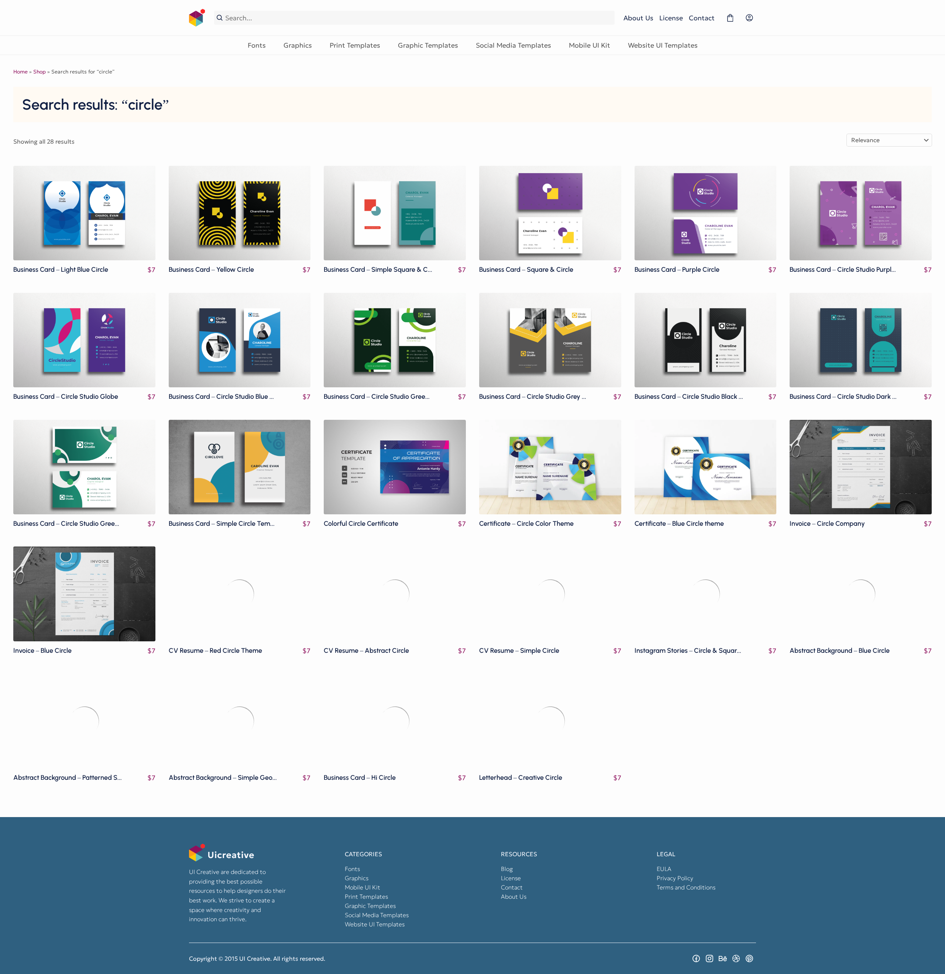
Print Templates (355, 45)
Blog (507, 868)
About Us (638, 18)
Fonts (257, 45)
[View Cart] (730, 17)
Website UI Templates (663, 45)
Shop (39, 71)
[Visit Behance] (722, 958)
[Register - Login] (749, 17)
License (671, 18)
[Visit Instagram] (709, 958)
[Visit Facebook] (696, 958)
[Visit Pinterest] (749, 958)
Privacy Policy (675, 878)
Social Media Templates (513, 45)
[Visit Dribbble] (736, 958)
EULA (664, 868)
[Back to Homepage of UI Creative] (197, 18)
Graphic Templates (428, 45)
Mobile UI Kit (589, 45)
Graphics (298, 45)
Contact (702, 18)
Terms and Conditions (686, 887)
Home (20, 71)
